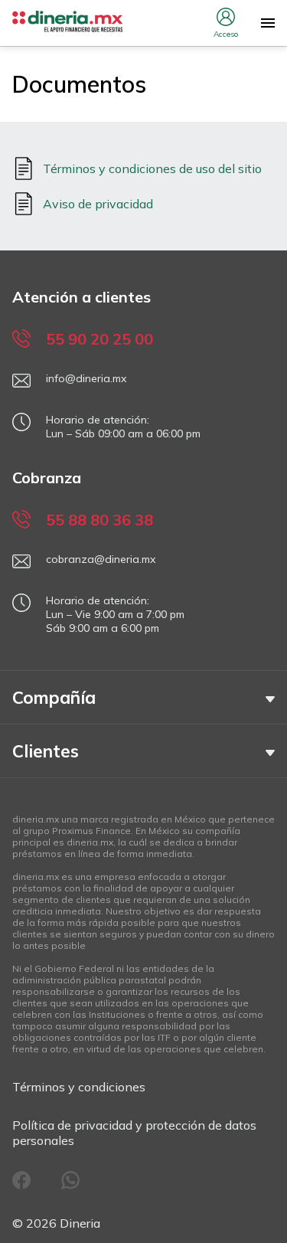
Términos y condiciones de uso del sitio (152, 168)
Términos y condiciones (78, 1086)
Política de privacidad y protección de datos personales (134, 1132)
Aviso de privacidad (98, 203)
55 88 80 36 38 (99, 519)
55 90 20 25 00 (99, 338)
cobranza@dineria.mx (100, 559)
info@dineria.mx (86, 378)
